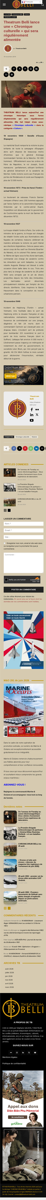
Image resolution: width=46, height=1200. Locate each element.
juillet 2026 (9, 972)
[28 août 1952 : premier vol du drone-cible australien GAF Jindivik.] (10, 881)
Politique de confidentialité (14, 1063)
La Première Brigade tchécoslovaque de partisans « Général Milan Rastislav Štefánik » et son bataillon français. (30, 832)
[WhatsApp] (30, 68)
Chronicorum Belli (17, 14)
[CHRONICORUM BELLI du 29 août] (10, 502)
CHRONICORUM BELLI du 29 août (29, 845)
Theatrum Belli (21, 48)
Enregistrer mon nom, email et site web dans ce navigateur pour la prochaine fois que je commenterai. (23, 546)
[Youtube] (31, 420)
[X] (19, 68)
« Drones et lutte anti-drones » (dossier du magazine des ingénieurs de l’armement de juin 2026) (30, 863)
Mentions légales (9, 1057)
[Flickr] (37, 409)
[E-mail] (6, 74)
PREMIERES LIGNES (10, 17)
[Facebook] (13, 68)
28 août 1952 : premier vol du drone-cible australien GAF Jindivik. (30, 878)
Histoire (27, 14)
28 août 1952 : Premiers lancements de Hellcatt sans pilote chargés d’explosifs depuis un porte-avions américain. (30, 896)
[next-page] (9, 510)
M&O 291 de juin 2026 (16, 680)
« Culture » (17, 128)
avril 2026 (9, 983)
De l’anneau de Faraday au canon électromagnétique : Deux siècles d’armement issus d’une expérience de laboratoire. (29, 816)
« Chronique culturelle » (23, 125)
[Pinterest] (25, 68)
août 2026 (9, 969)
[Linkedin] (36, 68)
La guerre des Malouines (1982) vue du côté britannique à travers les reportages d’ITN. (23, 932)
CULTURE (7, 14)
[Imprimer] (11, 74)
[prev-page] (5, 510)
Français (29, 2)
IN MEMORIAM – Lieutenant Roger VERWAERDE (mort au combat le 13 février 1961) (23, 923)
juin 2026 (9, 976)
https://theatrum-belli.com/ (35, 403)
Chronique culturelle (22, 437)
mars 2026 (9, 987)
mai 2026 (9, 980)
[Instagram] (17, 1052)
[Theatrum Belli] (8, 48)
